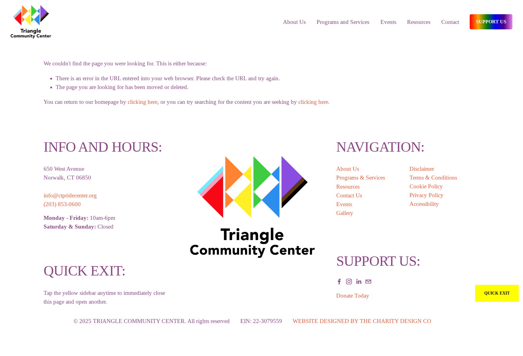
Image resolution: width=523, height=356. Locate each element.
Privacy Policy (426, 195)
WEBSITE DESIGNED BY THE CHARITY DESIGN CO (362, 321)
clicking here (142, 102)
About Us (347, 169)
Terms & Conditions (433, 177)
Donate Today (352, 295)
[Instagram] (349, 282)
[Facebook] (339, 282)
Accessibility (424, 204)
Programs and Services (343, 22)
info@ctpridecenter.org (70, 195)
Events (344, 204)
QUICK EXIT (497, 293)
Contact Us (349, 195)
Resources (418, 22)
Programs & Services (360, 177)
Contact (450, 22)
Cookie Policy (426, 186)
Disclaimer (422, 169)
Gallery (344, 213)
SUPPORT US (491, 21)
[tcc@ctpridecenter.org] (368, 282)
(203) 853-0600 (62, 204)
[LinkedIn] (359, 282)
